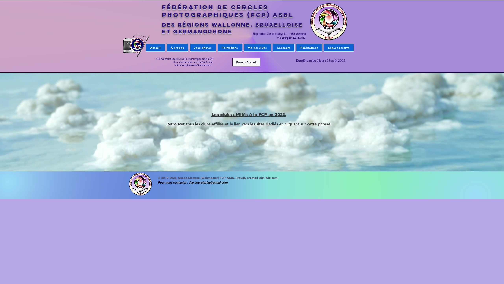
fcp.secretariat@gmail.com (208, 182)
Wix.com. (272, 178)
